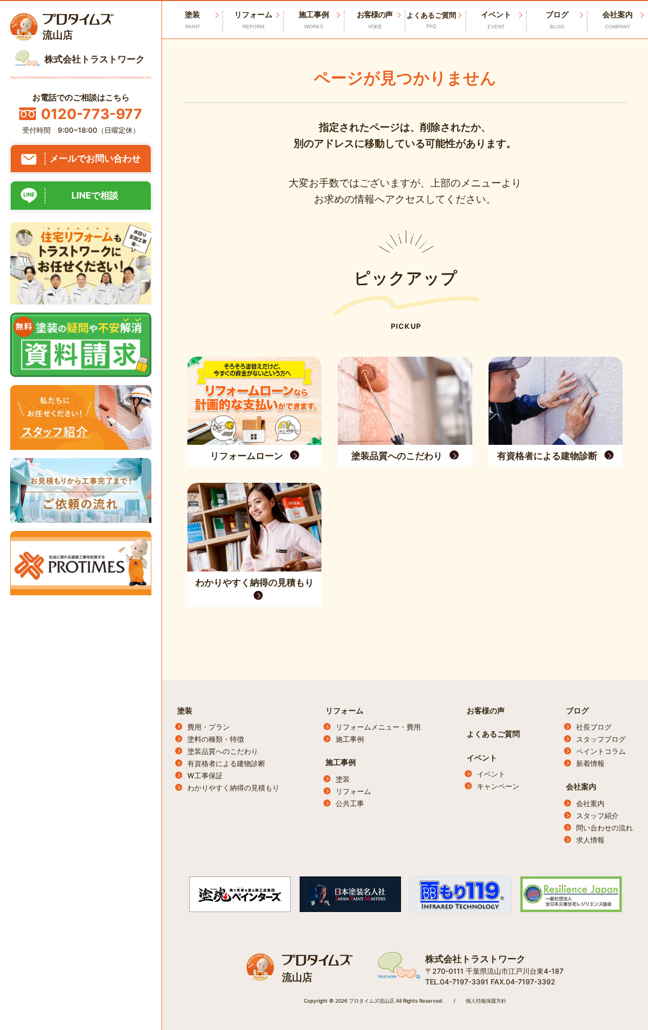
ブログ (557, 19)
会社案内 (617, 19)
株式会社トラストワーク (475, 958)
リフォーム (253, 19)
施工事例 (314, 19)
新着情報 (590, 763)
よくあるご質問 (431, 20)
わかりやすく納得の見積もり (233, 787)
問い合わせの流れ (604, 827)
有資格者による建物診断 (226, 763)
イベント (496, 19)
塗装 (184, 710)
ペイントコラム (601, 751)
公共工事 (350, 803)
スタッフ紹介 (597, 815)
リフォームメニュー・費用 (378, 726)
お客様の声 (374, 19)
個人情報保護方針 (486, 1001)
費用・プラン (208, 726)
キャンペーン (498, 786)
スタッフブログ (601, 739)
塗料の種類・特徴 (215, 739)
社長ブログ (594, 726)
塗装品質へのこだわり (222, 751)
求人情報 (590, 839)
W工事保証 (205, 775)
